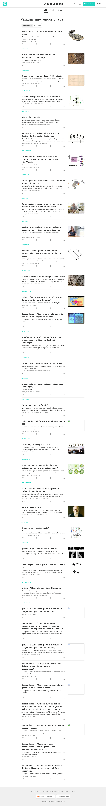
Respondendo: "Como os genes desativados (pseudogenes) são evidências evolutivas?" (38, 747)
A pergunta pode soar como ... (32, 60)
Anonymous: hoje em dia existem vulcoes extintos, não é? (42, 774)
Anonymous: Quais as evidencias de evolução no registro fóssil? (42, 320)
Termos (60, 791)
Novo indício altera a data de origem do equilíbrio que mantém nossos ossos (41, 38)
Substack (44, 802)
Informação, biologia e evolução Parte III (43, 422)
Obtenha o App (63, 796)
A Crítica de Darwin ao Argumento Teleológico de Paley (40, 489)
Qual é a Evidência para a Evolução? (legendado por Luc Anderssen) (42, 610)
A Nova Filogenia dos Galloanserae (41, 96)
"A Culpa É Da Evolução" (35, 405)
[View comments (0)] (36, 44)
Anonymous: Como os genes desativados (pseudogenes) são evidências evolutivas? (43, 753)
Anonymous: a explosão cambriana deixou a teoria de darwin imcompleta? (43, 673)
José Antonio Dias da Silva (39, 104)
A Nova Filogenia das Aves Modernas (41, 588)
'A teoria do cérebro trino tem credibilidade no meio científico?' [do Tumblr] (41, 159)
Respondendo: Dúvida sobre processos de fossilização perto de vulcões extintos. (42, 768)
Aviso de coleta (70, 791)
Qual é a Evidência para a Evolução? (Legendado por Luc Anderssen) (42, 646)
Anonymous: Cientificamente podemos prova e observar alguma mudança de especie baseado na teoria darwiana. (42, 632)
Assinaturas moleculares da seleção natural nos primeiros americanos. (41, 228)
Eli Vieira (34, 41)
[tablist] (32, 25)
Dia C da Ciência (31, 117)
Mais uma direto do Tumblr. (31, 165)
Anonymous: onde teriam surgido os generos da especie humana (42, 691)
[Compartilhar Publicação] (80, 4)
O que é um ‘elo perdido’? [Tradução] (43, 76)
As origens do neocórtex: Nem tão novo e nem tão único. (43, 181)
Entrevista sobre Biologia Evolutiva (42, 363)
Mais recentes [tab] (27, 25)
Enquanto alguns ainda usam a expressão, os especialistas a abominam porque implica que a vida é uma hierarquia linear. (43, 80)
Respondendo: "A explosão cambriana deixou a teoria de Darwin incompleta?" (41, 666)
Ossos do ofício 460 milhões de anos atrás (42, 32)
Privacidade (53, 791)
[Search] (75, 4)
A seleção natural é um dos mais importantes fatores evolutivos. (40, 234)
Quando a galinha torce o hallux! (40, 548)
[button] (46, 10)
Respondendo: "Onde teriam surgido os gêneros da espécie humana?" (43, 686)
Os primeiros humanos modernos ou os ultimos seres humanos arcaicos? (42, 205)
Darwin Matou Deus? (32, 507)
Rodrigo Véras (35, 62)
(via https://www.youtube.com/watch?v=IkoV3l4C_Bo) (41, 303)
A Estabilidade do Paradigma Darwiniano (43, 276)
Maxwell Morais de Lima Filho (40, 124)
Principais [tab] (37, 25)
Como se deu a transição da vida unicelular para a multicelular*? (40, 466)
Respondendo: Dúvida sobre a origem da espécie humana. (43, 726)
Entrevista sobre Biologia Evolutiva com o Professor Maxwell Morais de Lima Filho (43, 367)
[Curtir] (23, 44)
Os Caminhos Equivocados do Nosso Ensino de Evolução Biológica (40, 134)
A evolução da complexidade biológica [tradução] (42, 385)
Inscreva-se (88, 4)
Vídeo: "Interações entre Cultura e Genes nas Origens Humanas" (41, 298)
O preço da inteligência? (35, 528)
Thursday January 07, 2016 (36, 444)
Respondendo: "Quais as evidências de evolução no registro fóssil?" (42, 315)
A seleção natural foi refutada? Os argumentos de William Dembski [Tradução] (41, 340)
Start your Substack (46, 796)
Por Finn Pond (27, 389)
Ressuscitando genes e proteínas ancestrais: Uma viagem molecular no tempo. (42, 253)
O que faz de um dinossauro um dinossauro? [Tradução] (38, 56)
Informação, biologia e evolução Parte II (43, 566)
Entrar (99, 4)
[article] (53, 37)
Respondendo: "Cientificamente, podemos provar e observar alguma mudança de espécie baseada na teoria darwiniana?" (42, 626)
